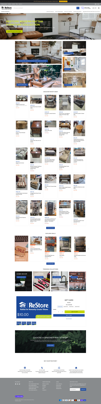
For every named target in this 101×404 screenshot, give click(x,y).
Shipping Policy (58, 388)
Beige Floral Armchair (20, 162)
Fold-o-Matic (61, 255)
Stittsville (60, 115)
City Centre (32, 195)
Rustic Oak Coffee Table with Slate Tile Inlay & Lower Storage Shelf (64, 133)
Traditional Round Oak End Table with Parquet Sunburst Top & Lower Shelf (79, 140)
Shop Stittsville (50, 11)
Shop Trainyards (59, 11)
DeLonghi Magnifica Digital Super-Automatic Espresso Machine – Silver (35, 220)
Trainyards (46, 114)
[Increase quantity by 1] (62, 311)
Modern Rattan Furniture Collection (91, 11)
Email (89, 8)
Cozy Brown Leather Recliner (50, 113)
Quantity (54, 309)
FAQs (43, 388)
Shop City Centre (68, 11)
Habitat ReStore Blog (32, 388)
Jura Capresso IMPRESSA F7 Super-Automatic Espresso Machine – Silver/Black (50, 220)
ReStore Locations (45, 383)
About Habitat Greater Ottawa (34, 383)
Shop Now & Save (12, 29)
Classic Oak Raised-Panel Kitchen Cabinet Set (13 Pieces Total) (36, 249)
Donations (44, 385)
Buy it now (69, 315)
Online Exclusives (77, 11)
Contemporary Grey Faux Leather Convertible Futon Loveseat (78, 160)
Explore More (50, 263)
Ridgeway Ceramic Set (20, 104)
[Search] (77, 8)
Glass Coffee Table (48, 130)
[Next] (88, 248)
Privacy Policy (58, 385)
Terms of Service (59, 383)
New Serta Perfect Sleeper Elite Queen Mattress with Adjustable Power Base (50, 160)
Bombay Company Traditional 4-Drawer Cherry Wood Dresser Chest (35, 167)
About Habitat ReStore (33, 385)
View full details (69, 318)
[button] (95, 8)
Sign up (83, 389)
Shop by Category (5, 11)
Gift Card (69, 300)
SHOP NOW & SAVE (63, 1)
